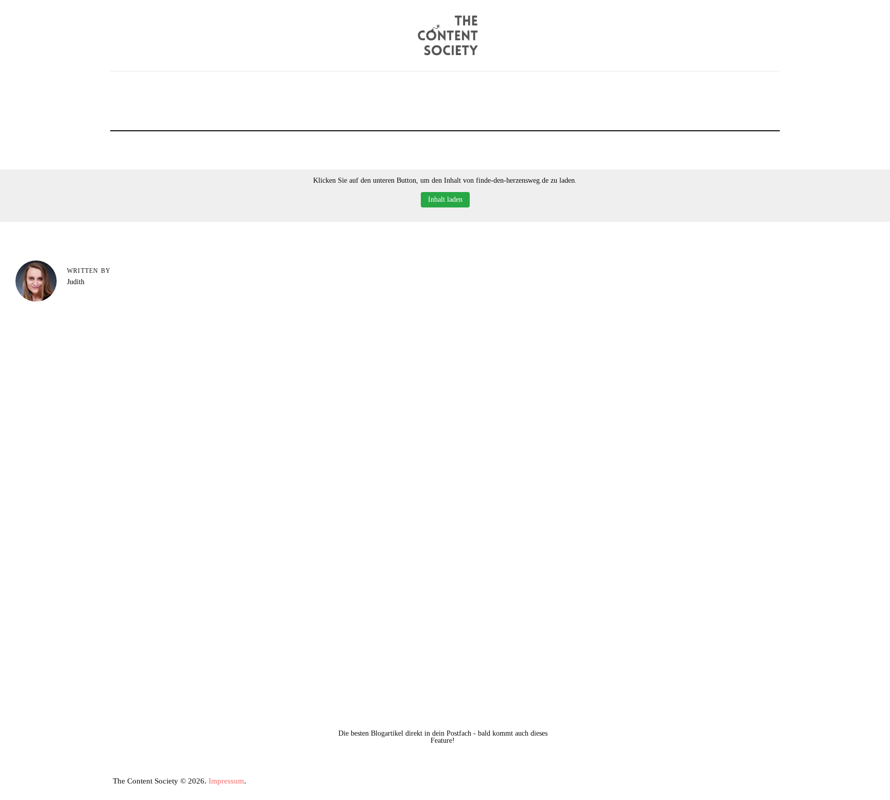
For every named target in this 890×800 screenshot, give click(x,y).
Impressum (226, 781)
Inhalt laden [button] (445, 199)
